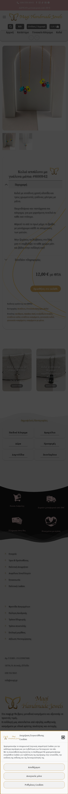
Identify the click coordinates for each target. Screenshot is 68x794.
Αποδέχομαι (34, 767)
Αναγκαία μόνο (34, 776)
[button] (63, 737)
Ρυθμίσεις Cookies (34, 784)
